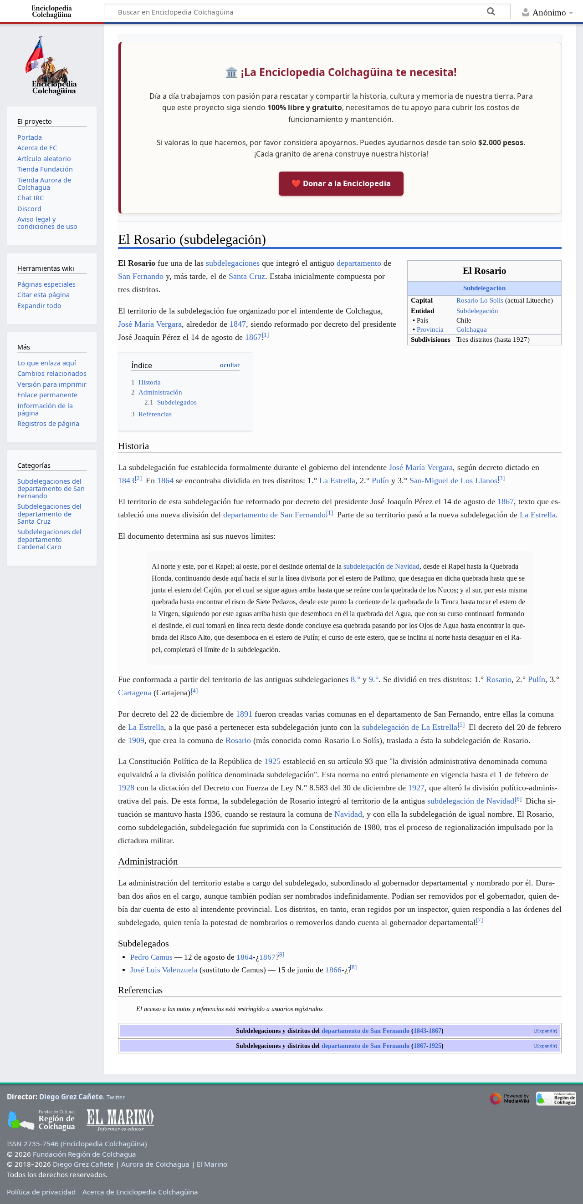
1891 (244, 713)
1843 (126, 480)
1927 (416, 787)
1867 (253, 337)
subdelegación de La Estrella (409, 727)
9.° (373, 679)
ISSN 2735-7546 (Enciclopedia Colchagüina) (77, 1143)
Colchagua (471, 329)
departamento (359, 263)
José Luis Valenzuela (164, 970)
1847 (238, 324)
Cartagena (134, 692)
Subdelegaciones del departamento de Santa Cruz (49, 513)
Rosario (498, 679)
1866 (333, 970)
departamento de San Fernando (274, 514)
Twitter (116, 1097)
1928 (126, 787)
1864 (165, 480)
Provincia (430, 329)
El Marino (212, 1164)
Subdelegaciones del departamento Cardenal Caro (49, 539)
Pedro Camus (151, 957)
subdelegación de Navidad (381, 566)
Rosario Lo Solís (479, 300)
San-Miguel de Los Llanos (453, 480)
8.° (355, 679)
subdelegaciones (233, 263)
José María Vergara (150, 324)
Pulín (380, 480)
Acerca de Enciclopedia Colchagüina (140, 1191)
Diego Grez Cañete (71, 1096)
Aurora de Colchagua (155, 1164)
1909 (136, 740)
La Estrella (337, 480)
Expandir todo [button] (39, 305)
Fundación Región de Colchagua (84, 1153)
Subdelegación (484, 288)
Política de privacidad (41, 1191)
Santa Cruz (247, 276)
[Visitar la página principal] (52, 64)
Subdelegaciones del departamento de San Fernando (51, 488)
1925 (272, 761)
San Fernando (141, 276)
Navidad (348, 814)
